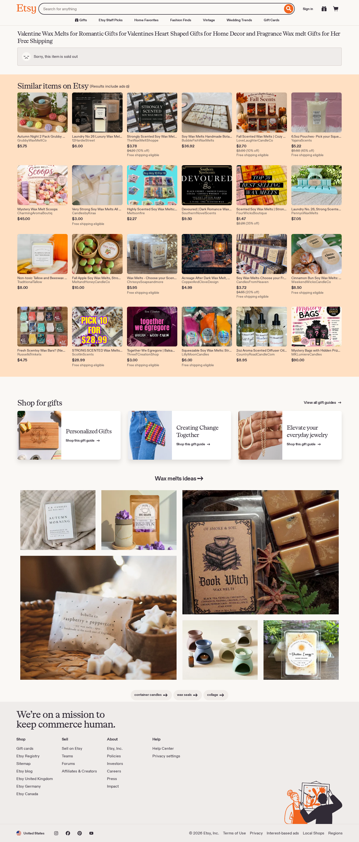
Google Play (69, 810)
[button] (30, 833)
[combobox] (160, 9)
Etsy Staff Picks (111, 20)
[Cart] (336, 9)
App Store (32, 810)
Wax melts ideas (175, 478)
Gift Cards (271, 20)
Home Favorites (146, 20)
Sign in (308, 9)
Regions (335, 833)
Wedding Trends (239, 20)
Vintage (209, 20)
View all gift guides (320, 402)
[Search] (289, 9)
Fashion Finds (180, 20)
